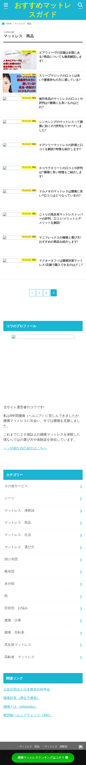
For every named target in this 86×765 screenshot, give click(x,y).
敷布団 (11, 571)
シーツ (9, 498)
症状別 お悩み (16, 608)
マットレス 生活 (17, 534)
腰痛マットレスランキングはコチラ (41, 757)
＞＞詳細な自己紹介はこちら (25, 448)
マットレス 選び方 (19, 547)
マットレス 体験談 (19, 510)
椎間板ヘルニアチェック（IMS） (28, 715)
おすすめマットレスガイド (43, 9)
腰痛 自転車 (14, 632)
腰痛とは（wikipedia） (20, 706)
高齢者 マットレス (19, 657)
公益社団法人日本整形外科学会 (26, 689)
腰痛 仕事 (12, 620)
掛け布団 (11, 559)
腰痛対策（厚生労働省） (21, 698)
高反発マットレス (17, 644)
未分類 (9, 583)
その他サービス (16, 486)
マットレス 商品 (17, 522)
